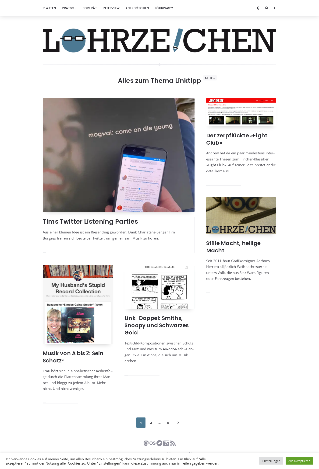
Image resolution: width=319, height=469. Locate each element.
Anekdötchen (137, 8)
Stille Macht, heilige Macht (233, 247)
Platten (49, 8)
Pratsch (69, 8)
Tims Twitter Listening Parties (90, 221)
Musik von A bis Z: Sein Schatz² (73, 357)
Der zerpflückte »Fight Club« (236, 139)
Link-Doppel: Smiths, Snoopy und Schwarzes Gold (156, 325)
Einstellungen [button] (271, 461)
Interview (111, 8)
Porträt (89, 8)
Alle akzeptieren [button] (299, 461)
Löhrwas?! (164, 8)
